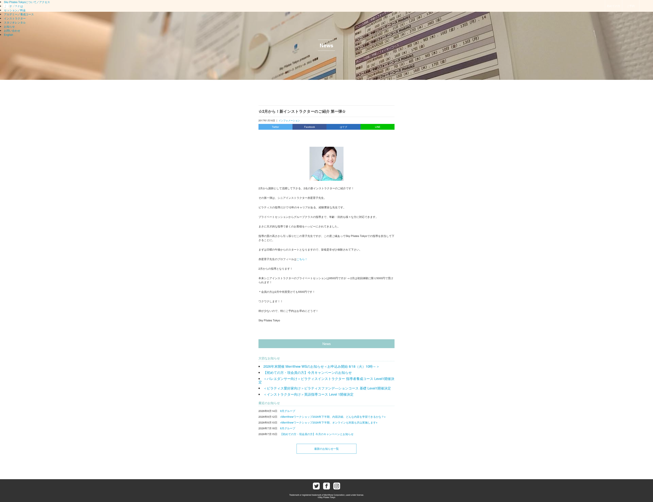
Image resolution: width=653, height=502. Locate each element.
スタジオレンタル (15, 22)
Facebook (309, 127)
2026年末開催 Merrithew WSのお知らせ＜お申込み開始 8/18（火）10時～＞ (321, 366)
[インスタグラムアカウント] (336, 486)
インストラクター (15, 18)
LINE (377, 127)
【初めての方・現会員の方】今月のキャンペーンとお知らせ (317, 434)
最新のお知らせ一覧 (326, 449)
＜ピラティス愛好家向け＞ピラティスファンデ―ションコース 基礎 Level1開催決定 (327, 388)
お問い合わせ (12, 31)
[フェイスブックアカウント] (326, 486)
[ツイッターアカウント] (316, 486)
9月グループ (287, 411)
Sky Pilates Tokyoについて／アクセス (27, 2)
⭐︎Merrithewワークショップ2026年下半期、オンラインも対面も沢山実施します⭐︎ (328, 422)
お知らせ (9, 26)
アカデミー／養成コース (19, 14)
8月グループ (287, 428)
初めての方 (613, 6)
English (8, 35)
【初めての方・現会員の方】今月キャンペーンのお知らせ (307, 372)
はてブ (343, 127)
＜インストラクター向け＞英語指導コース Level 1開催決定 (308, 394)
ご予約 (631, 6)
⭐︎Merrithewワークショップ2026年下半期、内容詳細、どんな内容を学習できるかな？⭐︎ (333, 417)
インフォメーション (289, 120)
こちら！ (302, 259)
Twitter (275, 127)
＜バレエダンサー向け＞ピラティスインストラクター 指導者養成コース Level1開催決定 (326, 380)
